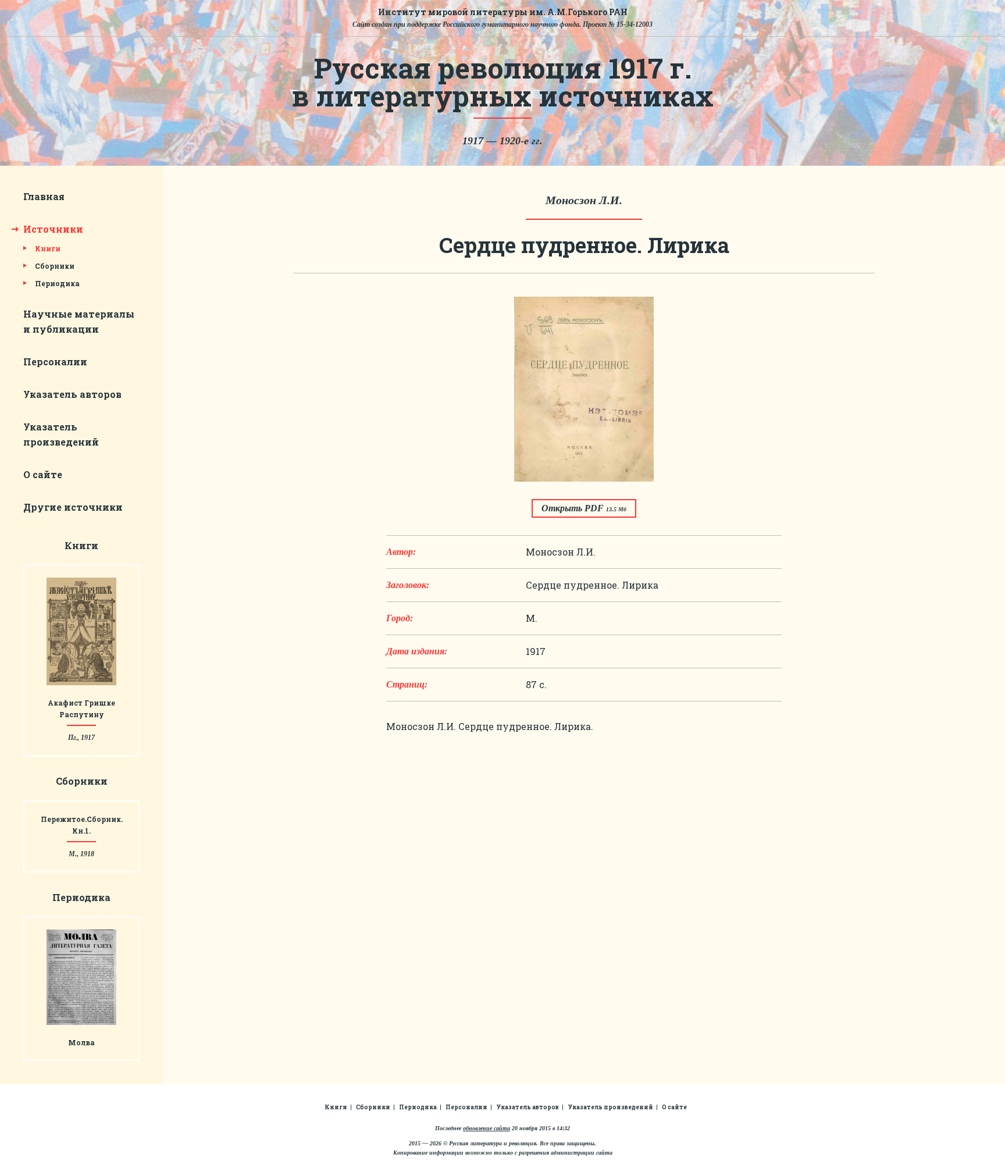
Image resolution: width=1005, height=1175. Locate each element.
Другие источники (73, 507)
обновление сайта (486, 1128)
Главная (44, 196)
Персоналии (55, 361)
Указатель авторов (72, 394)
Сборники (54, 265)
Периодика (57, 283)
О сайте (42, 474)
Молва (81, 1042)
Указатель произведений (610, 1107)
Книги (47, 248)
